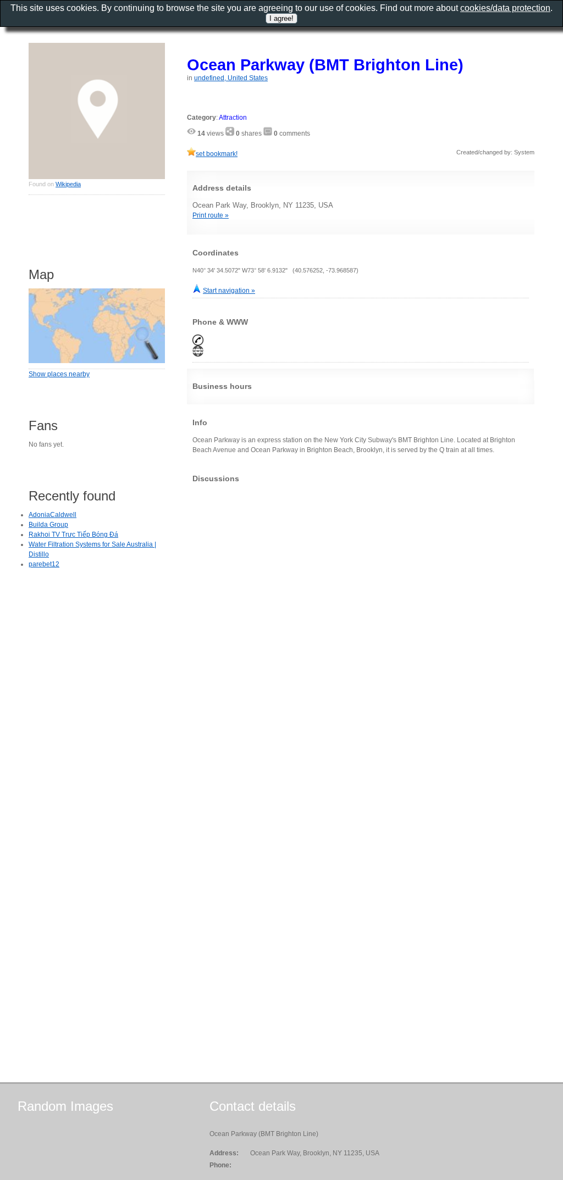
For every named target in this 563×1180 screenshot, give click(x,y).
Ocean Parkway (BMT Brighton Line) (325, 64)
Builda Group (48, 524)
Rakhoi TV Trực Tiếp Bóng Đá (73, 534)
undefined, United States (231, 78)
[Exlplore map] (97, 361)
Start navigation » (229, 290)
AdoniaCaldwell (52, 515)
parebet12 (44, 564)
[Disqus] (360, 628)
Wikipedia (68, 184)
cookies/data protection (505, 8)
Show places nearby (59, 374)
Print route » (210, 215)
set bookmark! (217, 154)
